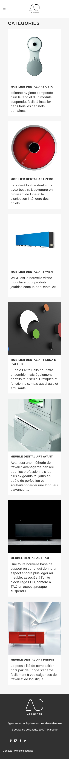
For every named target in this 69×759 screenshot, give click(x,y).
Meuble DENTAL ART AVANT (32, 456)
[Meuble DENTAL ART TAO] (34, 526)
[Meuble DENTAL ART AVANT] (34, 425)
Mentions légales (23, 750)
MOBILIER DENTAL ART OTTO (32, 86)
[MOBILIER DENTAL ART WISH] (34, 240)
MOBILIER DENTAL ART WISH (32, 271)
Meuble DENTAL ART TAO (30, 557)
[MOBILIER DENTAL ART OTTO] (34, 55)
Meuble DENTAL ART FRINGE (32, 659)
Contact (7, 750)
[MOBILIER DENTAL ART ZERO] (34, 147)
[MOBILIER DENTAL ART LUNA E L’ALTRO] (34, 328)
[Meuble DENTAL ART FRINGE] (34, 628)
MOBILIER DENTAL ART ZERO (32, 179)
